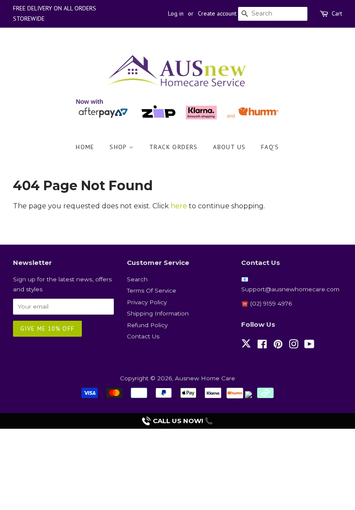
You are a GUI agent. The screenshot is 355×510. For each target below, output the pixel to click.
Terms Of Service (151, 290)
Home (85, 147)
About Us (229, 147)
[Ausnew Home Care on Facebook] (262, 345)
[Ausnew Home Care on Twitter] (246, 348)
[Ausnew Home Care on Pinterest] (278, 345)
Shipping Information (158, 313)
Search (137, 279)
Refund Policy (147, 325)
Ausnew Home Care (205, 378)
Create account (217, 13)
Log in (176, 13)
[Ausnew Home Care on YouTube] (309, 345)
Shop (119, 147)
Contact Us (143, 336)
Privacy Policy (147, 302)
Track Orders (173, 147)
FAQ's (270, 147)
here (179, 206)
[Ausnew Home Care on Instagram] (293, 345)
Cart (337, 13)
